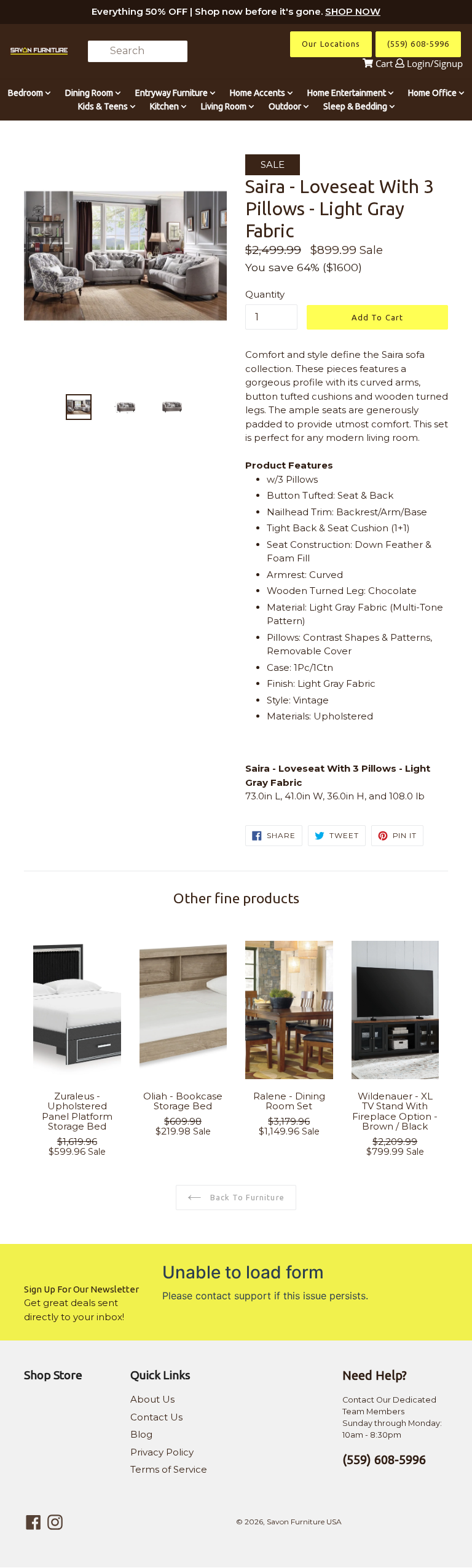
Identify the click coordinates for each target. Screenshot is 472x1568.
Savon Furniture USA (304, 1521)
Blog (141, 1434)
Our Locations (331, 43)
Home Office (433, 93)
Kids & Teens (104, 106)
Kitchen (165, 106)
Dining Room (90, 93)
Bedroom (26, 93)
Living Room (224, 106)
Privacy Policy (162, 1452)
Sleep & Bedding (356, 106)
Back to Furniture (246, 1197)
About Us (152, 1399)
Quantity (265, 294)
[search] (137, 51)
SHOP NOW (352, 11)
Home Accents (258, 93)
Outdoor (286, 106)
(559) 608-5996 (418, 43)
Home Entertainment (347, 93)
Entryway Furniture (172, 93)
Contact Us (156, 1417)
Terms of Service (168, 1469)
